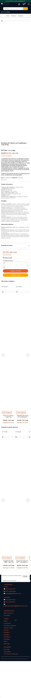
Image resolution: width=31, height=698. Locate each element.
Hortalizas (13, 15)
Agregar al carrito (15, 271)
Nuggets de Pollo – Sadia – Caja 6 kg (8, 561)
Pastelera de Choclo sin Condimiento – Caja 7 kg (22, 416)
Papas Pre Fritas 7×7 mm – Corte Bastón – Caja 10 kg (22, 561)
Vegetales (20, 15)
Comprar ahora (15, 275)
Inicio (7, 15)
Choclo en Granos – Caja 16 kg (8, 416)
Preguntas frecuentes (6, 245)
